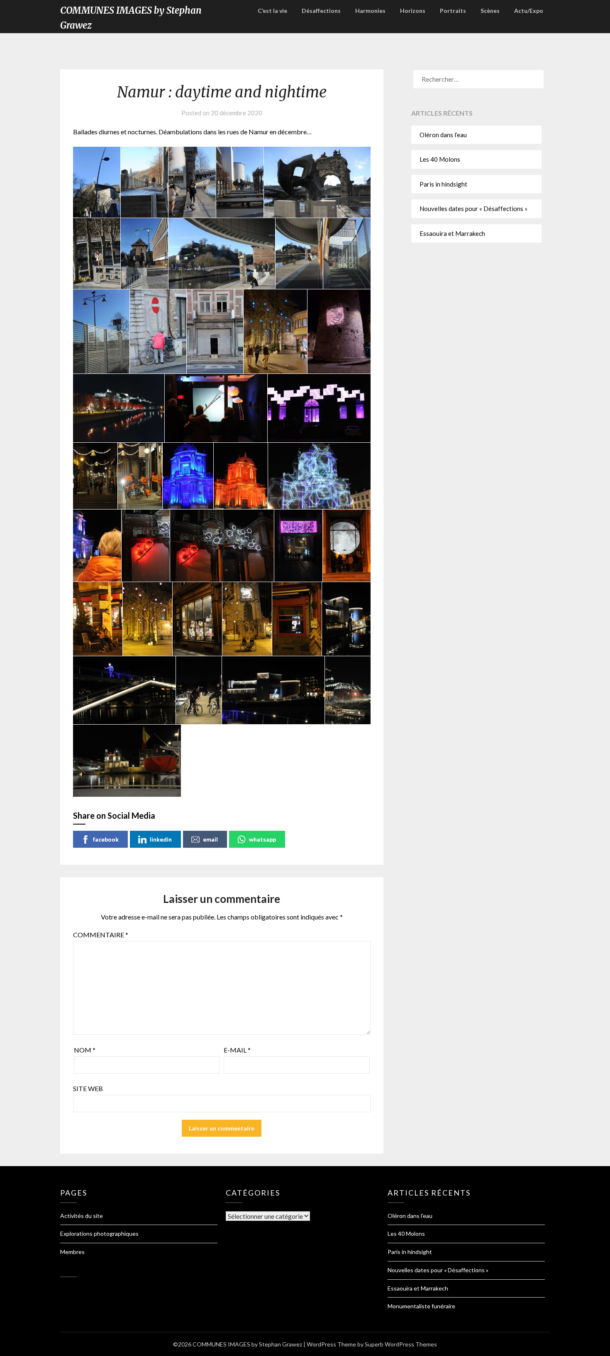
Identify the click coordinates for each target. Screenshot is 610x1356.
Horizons (412, 10)
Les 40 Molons (440, 159)
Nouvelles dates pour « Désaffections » (473, 208)
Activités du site (81, 1215)
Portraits (453, 10)
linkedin (161, 839)
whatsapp (262, 839)
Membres (72, 1251)
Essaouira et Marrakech (452, 233)
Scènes (490, 10)
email (210, 839)
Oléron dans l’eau (443, 134)
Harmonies (370, 10)
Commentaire (100, 935)
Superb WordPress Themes (401, 1344)
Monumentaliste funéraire (421, 1306)
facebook (106, 839)
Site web (88, 1088)
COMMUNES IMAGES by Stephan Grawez (131, 18)
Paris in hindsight (443, 184)
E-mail (237, 1050)
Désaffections (321, 10)
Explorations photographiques (99, 1233)
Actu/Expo (528, 10)
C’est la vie (272, 10)
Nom (84, 1050)
